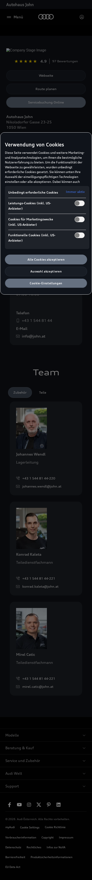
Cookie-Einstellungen (46, 283)
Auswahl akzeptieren (46, 271)
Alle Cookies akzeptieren (46, 259)
